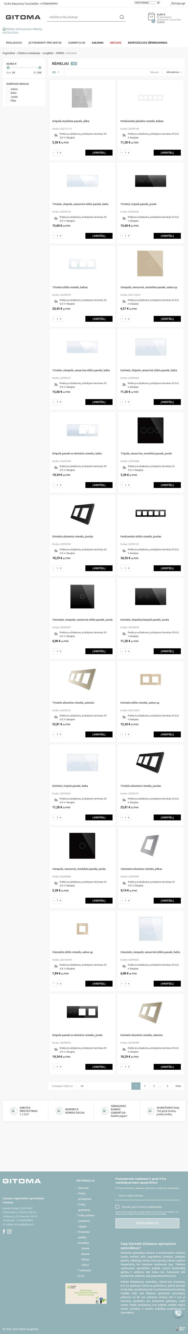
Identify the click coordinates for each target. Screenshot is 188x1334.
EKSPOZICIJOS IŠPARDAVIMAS (147, 42)
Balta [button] (14, 92)
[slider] (8, 67)
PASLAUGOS (14, 42)
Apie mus (83, 1187)
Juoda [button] (14, 96)
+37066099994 (48, 3)
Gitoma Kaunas (85, 1251)
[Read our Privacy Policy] (177, 1212)
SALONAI (97, 42)
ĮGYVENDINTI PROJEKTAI (45, 42)
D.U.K (81, 1275)
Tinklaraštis (84, 1270)
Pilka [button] (13, 100)
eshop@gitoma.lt (24, 1224)
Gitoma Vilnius (85, 1262)
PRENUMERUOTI (147, 1223)
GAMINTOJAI (76, 42)
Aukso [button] (14, 89)
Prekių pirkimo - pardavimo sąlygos (87, 1221)
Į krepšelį (99, 152)
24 (82, 1086)
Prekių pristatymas (84, 1196)
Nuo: (10, 72)
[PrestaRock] (180, 1328)
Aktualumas (173, 72)
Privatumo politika (84, 1234)
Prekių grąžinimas (84, 1207)
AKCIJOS (115, 42)
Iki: (37, 72)
